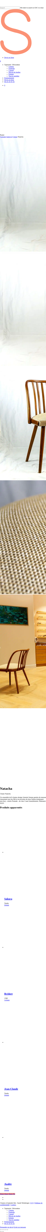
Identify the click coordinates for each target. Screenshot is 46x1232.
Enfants (11, 1218)
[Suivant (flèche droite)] (3, 1231)
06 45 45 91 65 (9, 1224)
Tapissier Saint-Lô (6, 137)
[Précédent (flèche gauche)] (1, 1231)
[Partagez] (5, 1229)
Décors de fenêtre (14, 1216)
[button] (7, 1000)
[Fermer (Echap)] (7, 1229)
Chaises (11, 1210)
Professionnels (9, 1222)
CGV (32, 1203)
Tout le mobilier (14, 1220)
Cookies (13, 1205)
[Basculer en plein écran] (3, 1229)
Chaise (15, 137)
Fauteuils (12, 1212)
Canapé (11, 1214)
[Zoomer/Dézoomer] (1, 1229)
